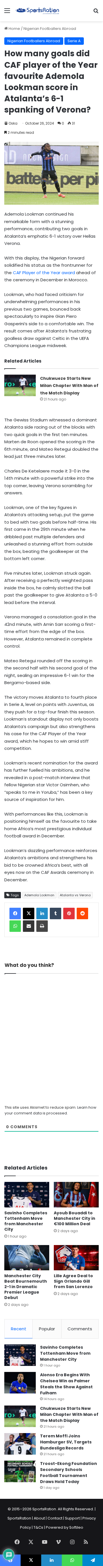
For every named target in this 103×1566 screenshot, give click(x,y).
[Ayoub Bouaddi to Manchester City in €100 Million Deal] (76, 1194)
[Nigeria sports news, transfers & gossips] (37, 10)
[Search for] (96, 12)
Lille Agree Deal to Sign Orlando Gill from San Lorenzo (73, 1281)
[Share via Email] (28, 926)
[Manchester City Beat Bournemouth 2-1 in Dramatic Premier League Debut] (26, 1258)
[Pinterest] (69, 913)
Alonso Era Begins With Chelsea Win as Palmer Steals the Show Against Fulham (66, 1384)
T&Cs (38, 1527)
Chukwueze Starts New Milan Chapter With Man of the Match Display (69, 385)
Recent (18, 1329)
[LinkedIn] (42, 913)
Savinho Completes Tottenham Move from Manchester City (25, 1221)
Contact (54, 1518)
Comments (80, 1329)
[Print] (42, 926)
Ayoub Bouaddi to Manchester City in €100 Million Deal (74, 1218)
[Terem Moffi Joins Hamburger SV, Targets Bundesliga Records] (20, 1444)
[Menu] (7, 12)
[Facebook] (15, 913)
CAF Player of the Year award (44, 273)
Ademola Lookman (39, 895)
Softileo (76, 1527)
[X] (28, 913)
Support (72, 1518)
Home (14, 28)
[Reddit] (82, 913)
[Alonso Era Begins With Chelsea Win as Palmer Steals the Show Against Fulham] (20, 1382)
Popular (47, 1329)
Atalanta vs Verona (75, 895)
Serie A (74, 41)
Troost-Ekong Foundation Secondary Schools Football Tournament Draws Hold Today (68, 1472)
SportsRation (19, 1518)
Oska (13, 123)
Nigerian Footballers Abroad (49, 28)
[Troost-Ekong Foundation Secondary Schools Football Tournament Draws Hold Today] (20, 1471)
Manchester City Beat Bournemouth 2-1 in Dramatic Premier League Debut (25, 1286)
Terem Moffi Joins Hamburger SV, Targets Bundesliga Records (66, 1442)
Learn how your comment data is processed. (50, 1110)
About (39, 1518)
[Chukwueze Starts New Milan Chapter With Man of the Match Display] (20, 385)
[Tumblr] (55, 913)
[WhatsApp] (15, 926)
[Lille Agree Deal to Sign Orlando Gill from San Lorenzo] (76, 1258)
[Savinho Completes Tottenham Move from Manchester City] (26, 1194)
